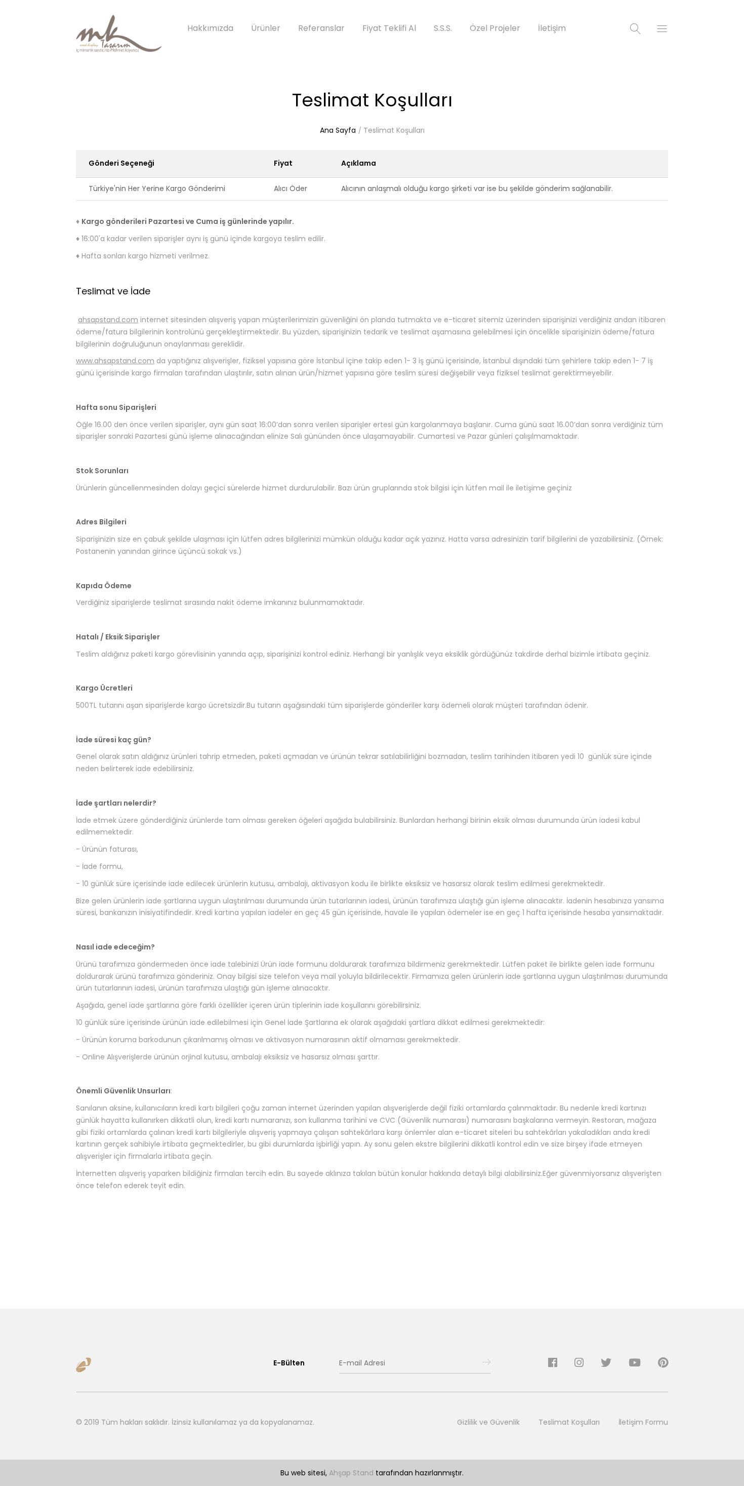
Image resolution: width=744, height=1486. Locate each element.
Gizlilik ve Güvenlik (488, 1422)
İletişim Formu (643, 1422)
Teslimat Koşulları (394, 130)
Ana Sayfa (338, 130)
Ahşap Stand (351, 1473)
